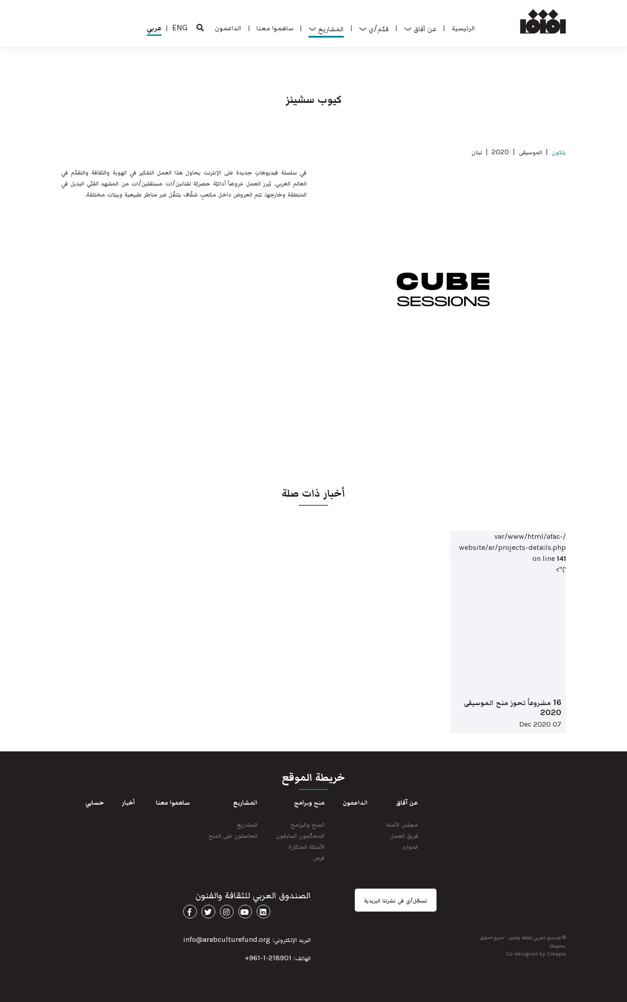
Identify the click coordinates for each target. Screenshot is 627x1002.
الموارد (410, 846)
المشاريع (247, 824)
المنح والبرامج (308, 824)
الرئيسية (463, 27)
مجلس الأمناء (402, 824)
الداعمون (228, 27)
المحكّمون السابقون (300, 835)
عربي (154, 27)
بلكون (559, 151)
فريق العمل (404, 835)
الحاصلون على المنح (233, 835)
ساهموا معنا (275, 27)
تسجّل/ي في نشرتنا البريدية (395, 900)
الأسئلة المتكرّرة (306, 846)
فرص (319, 857)
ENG (180, 27)
